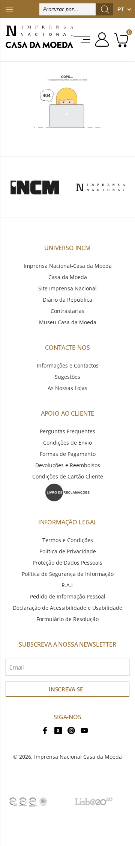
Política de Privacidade (67, 551)
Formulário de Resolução (67, 619)
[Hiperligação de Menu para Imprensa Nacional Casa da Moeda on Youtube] (84, 730)
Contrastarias (67, 310)
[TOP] (9, 9)
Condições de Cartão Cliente (67, 476)
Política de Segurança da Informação (68, 573)
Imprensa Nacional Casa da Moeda (78, 756)
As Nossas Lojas (67, 388)
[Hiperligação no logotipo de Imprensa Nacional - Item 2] (100, 187)
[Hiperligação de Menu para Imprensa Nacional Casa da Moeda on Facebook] (45, 730)
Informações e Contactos (68, 365)
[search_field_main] (105, 9)
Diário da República (67, 299)
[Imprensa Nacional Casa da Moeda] (39, 39)
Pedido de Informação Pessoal (67, 596)
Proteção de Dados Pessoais (67, 562)
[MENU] (82, 39)
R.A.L (68, 585)
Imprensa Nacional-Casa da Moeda (68, 265)
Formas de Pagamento (68, 453)
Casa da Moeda (67, 277)
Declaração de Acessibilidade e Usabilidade (67, 607)
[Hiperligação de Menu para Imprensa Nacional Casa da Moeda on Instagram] (71, 730)
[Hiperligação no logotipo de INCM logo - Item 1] (35, 187)
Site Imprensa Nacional (67, 288)
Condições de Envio (67, 442)
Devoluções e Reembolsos (67, 465)
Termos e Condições (67, 540)
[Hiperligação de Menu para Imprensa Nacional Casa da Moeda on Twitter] (58, 730)
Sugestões (67, 376)
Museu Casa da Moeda (67, 322)
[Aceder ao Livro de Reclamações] (67, 491)
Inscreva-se (66, 689)
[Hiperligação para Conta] (100, 39)
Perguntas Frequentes (67, 431)
